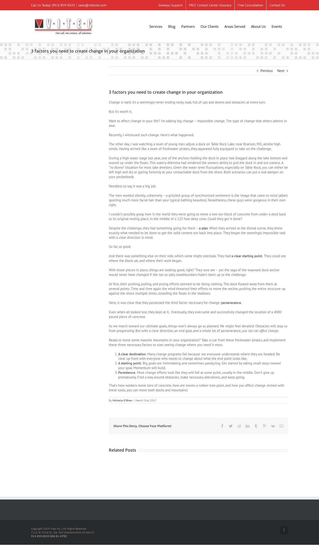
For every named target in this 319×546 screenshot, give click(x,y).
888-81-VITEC (58, 536)
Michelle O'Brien (122, 400)
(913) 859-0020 (63, 5)
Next (280, 70)
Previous (266, 70)
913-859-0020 (40, 536)
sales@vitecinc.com (92, 5)
